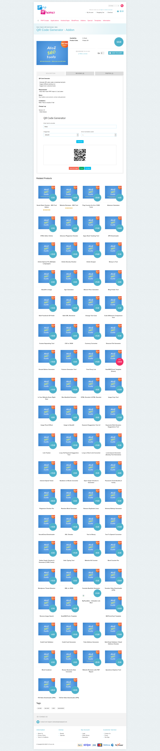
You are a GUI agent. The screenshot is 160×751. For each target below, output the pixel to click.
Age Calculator (69, 289)
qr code (39, 708)
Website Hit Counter (91, 560)
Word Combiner (47, 670)
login (102, 9)
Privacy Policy (42, 735)
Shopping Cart (100, 12)
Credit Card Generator (69, 642)
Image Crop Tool (113, 397)
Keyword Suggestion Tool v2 (91, 425)
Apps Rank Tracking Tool (91, 236)
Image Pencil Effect (47, 425)
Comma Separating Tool (46, 343)
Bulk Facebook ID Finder (47, 315)
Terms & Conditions (43, 737)
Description (50, 73)
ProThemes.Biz (50, 744)
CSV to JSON (69, 343)
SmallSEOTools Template (69, 616)
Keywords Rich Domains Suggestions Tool (113, 426)
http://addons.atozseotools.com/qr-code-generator (52, 97)
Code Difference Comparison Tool (113, 316)
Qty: (99, 53)
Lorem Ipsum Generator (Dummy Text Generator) (113, 453)
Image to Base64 (69, 425)
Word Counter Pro (113, 560)
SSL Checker (69, 534)
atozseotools (61, 708)
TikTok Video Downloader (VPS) (69, 697)
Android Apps (65, 20)
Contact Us (108, 733)
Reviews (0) (80, 73)
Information (106, 20)
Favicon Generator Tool (68, 369)
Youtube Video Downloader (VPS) (113, 589)
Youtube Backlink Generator (91, 588)
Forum (106, 735)
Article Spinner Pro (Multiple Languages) (47, 262)
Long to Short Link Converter (91, 453)
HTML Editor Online (46, 236)
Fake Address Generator (91, 642)
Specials (62, 735)
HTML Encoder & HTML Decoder (91, 397)
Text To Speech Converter (113, 534)
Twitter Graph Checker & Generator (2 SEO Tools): (47, 561)
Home (38, 20)
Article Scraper (91, 262)
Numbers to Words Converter (69, 480)
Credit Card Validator (46, 642)
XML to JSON (69, 588)
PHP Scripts (45, 20)
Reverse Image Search (47, 616)
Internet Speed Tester (46, 480)
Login (83, 733)
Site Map (107, 737)
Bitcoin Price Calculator (91, 289)
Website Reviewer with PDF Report (91, 670)
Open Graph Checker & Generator (91, 481)
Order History (85, 735)
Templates (97, 20)
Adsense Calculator (113, 205)
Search (42, 27)
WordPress (75, 20)
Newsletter (85, 737)
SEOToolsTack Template (113, 616)
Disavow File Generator (113, 343)
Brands (62, 733)
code (53, 708)
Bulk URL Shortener (69, 315)
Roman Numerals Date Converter (69, 670)
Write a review (83, 53)
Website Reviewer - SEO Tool (69, 205)
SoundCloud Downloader (47, 534)
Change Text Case (91, 315)
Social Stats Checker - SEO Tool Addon (47, 206)
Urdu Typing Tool (68, 560)
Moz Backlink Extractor (69, 397)
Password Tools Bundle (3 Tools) (113, 481)
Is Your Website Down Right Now (46, 398)
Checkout (110, 12)
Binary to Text (113, 262)
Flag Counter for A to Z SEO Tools (91, 206)
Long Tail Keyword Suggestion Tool (69, 453)
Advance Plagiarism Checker (69, 236)
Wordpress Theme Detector (46, 588)
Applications (55, 20)
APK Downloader (113, 236)
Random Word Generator (69, 508)
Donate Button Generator (47, 369)
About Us (40, 733)
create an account (108, 9)
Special (90, 20)
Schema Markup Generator (113, 508)
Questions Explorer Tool (113, 670)
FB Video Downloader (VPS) (46, 697)
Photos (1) (109, 73)
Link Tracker (47, 453)
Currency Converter (91, 343)
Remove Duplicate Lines (91, 508)
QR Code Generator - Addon (51, 27)
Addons (83, 20)
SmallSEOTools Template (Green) (113, 370)
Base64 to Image (46, 289)
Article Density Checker (68, 262)
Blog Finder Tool (113, 289)
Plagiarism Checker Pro (46, 508)
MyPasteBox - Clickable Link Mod (91, 601)
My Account (90, 12)
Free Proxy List (91, 369)
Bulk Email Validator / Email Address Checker (113, 643)
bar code (47, 708)
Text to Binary (91, 534)
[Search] (122, 5)
